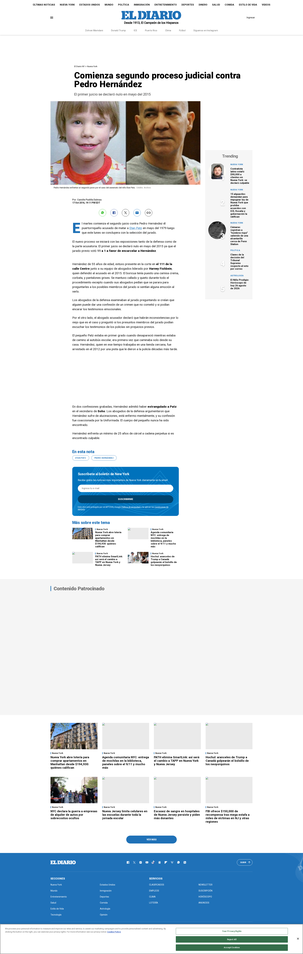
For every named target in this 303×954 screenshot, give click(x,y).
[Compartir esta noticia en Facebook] (114, 212)
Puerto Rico (151, 30)
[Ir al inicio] (63, 862)
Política (123, 4)
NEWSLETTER (205, 884)
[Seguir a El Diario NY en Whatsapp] (178, 862)
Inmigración (142, 4)
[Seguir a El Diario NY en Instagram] (140, 862)
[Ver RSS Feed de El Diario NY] (185, 862)
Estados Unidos (89, 4)
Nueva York (67, 4)
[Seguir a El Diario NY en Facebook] (128, 862)
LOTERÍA (153, 902)
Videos (266, 4)
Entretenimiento (165, 4)
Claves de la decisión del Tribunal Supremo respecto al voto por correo (239, 261)
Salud (216, 4)
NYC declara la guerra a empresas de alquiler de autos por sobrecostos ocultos (73, 814)
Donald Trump (118, 30)
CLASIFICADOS (156, 884)
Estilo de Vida (248, 4)
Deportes (187, 4)
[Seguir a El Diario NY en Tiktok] (153, 862)
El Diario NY (79, 66)
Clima (168, 30)
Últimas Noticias (44, 4)
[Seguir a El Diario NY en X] (134, 862)
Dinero (203, 4)
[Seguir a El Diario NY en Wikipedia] (172, 862)
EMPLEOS (154, 890)
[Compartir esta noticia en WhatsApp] (102, 212)
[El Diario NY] (151, 17)
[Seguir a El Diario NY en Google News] (159, 862)
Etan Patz (135, 228)
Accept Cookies (232, 947)
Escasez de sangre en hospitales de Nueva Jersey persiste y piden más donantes (177, 814)
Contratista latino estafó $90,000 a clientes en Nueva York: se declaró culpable (239, 175)
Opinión (103, 914)
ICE (135, 30)
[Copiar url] (148, 212)
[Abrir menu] (51, 17)
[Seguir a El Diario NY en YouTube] (147, 862)
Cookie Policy (114, 932)
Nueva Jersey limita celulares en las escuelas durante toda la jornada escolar (124, 814)
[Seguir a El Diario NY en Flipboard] (166, 862)
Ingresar (251, 17)
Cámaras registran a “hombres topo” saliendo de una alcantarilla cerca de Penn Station (239, 236)
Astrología (237, 276)
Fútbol (182, 30)
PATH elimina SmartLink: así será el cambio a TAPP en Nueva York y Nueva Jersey (109, 560)
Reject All (232, 939)
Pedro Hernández (104, 458)
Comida (229, 4)
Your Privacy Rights (231, 931)
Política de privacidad (131, 507)
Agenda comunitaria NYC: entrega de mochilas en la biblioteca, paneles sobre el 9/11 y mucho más (163, 539)
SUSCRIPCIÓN (205, 890)
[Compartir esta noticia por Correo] (137, 212)
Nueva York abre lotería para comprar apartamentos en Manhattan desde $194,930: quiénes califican (108, 539)
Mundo (109, 4)
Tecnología (55, 914)
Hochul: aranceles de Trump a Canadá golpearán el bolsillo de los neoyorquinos (164, 560)
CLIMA (152, 896)
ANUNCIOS (204, 902)
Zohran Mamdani (94, 30)
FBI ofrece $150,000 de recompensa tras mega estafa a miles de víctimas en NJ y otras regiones (228, 816)
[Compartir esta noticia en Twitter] (125, 212)
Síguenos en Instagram (205, 30)
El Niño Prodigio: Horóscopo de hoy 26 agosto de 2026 (239, 284)
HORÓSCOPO (205, 896)
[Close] (297, 938)
